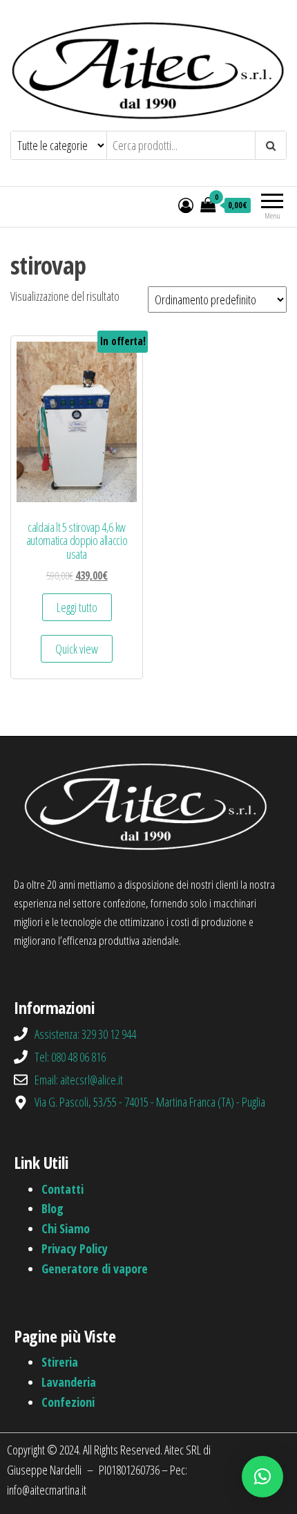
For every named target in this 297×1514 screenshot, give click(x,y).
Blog (52, 1208)
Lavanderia (68, 1382)
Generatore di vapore (94, 1268)
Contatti (62, 1189)
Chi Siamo (65, 1228)
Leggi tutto (77, 607)
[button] (262, 1476)
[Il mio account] (185, 204)
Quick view (76, 648)
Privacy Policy (74, 1248)
